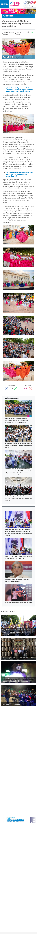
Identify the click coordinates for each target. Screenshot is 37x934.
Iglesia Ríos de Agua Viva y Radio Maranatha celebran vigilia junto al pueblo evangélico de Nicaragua (19, 90)
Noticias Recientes (11, 398)
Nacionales (8, 16)
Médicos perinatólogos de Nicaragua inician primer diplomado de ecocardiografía (19, 174)
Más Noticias (8, 611)
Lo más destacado (11, 509)
